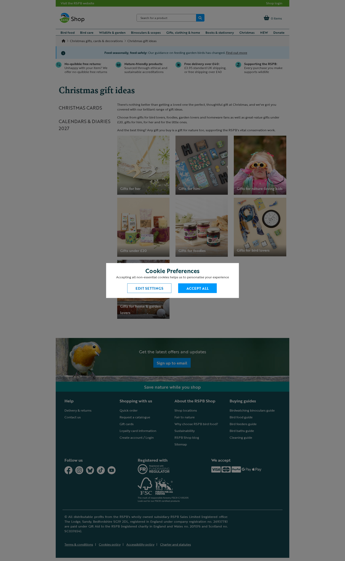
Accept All (197, 288)
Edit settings (149, 288)
